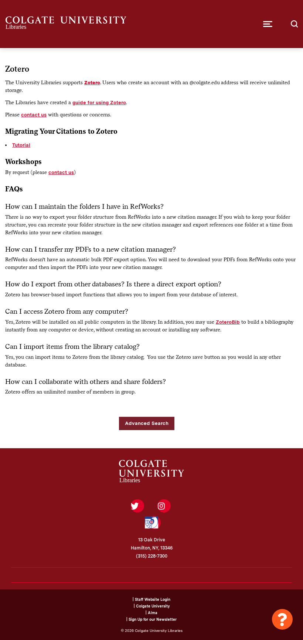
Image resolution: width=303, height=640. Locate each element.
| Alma (151, 612)
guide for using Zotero (99, 102)
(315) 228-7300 (151, 556)
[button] (267, 24)
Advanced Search (146, 423)
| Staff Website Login (151, 599)
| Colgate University (152, 606)
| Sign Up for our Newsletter (151, 619)
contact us (34, 115)
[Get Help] (282, 619)
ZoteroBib (228, 322)
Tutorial (21, 145)
